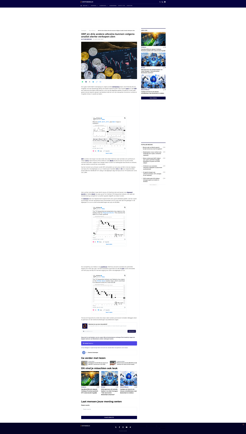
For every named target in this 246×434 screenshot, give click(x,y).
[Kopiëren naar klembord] (97, 82)
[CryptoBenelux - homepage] (86, 2)
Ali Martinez (116, 87)
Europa (103, 387)
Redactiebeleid (161, 426)
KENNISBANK (112, 5)
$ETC (103, 122)
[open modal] (165, 2)
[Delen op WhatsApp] (82, 82)
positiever (104, 267)
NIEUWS (85, 5)
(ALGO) (83, 194)
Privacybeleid (142, 426)
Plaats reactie (109, 417)
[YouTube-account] (126, 427)
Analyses (83, 387)
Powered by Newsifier (123, 430)
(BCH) (111, 160)
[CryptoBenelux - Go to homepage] (85, 425)
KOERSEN (93, 5)
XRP (135, 88)
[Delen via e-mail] (100, 82)
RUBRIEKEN (103, 5)
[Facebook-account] (119, 427)
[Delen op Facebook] (86, 82)
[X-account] (116, 427)
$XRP (99, 122)
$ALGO (111, 213)
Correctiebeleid (152, 426)
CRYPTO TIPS (121, 5)
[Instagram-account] (123, 427)
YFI (121, 169)
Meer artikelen (153, 98)
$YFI (107, 122)
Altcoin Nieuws (86, 39)
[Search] (160, 2)
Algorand (129, 192)
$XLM (103, 281)
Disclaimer (163, 428)
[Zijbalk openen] (81, 5)
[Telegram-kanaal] (130, 427)
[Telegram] (93, 82)
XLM (123, 268)
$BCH (114, 122)
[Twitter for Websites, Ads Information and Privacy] (125, 148)
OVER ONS (129, 5)
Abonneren (132, 331)
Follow (103, 119)
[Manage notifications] (243, 424)
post (127, 88)
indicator (86, 198)
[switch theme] (162, 2)
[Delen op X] (89, 82)
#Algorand (106, 213)
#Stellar (99, 281)
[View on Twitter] (125, 118)
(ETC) (87, 160)
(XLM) (93, 194)
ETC (117, 169)
